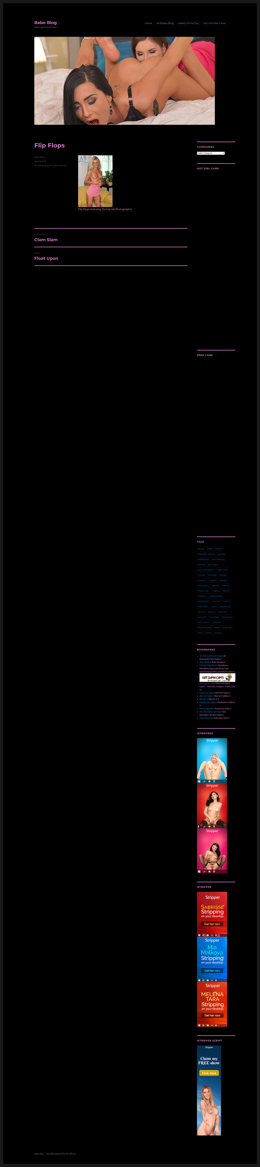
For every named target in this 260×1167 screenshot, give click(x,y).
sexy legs (214, 617)
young (217, 633)
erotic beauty (218, 559)
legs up (215, 585)
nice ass (216, 601)
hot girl (223, 575)
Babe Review (205, 662)
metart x (202, 596)
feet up (201, 564)
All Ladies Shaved (58, 165)
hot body (212, 575)
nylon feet (203, 606)
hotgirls (213, 580)
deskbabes (203, 559)
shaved (216, 622)
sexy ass (211, 612)
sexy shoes (227, 617)
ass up (201, 548)
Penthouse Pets (207, 708)
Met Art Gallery (207, 696)
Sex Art (201, 612)
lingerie (216, 591)
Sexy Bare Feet (206, 718)
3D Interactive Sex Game (211, 656)
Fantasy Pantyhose (209, 665)
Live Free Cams (207, 693)
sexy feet (222, 612)
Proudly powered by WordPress (61, 1154)
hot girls (202, 580)
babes (218, 548)
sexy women (204, 622)
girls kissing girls (206, 569)
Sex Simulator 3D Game (211, 712)
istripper (224, 580)
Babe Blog (45, 22)
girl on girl (213, 564)
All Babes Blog (165, 23)
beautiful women (206, 554)
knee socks (203, 585)
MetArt (226, 591)
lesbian (225, 585)
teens (208, 633)
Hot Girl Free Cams (214, 23)
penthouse (225, 606)
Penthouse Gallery (208, 702)
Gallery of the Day (188, 23)
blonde (221, 554)
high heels (222, 569)
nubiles (226, 601)
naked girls (203, 601)
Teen (200, 633)
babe (209, 548)
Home (148, 23)
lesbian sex (203, 591)
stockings (227, 627)
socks (216, 627)
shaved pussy (204, 627)
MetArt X (204, 699)
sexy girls (202, 617)
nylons (214, 606)
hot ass (201, 575)
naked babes (215, 596)
